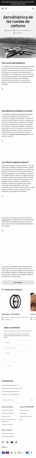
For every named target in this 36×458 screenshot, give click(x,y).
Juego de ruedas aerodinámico (18, 134)
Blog (21, 419)
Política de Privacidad (8, 413)
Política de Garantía (7, 424)
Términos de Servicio (7, 410)
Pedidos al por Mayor (8, 433)
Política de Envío (6, 416)
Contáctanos (23, 413)
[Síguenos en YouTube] (12, 442)
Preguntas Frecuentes (26, 416)
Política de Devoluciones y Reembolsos (9, 420)
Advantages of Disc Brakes (10, 314)
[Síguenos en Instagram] (7, 442)
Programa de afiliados (8, 436)
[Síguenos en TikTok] (16, 442)
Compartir (19, 282)
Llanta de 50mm (6, 219)
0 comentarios (19, 33)
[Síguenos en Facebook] (3, 442)
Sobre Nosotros (24, 410)
